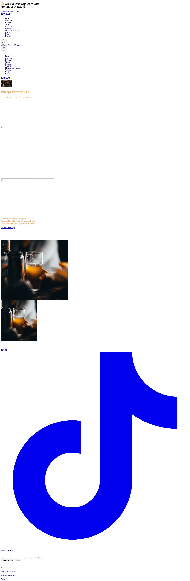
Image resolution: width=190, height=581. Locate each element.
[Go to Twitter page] (9, 14)
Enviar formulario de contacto (11, 560)
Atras (3, 579)
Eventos (8, 36)
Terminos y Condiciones (9, 568)
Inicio (7, 18)
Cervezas (8, 20)
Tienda (7, 24)
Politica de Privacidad (8, 572)
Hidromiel (8, 22)
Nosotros (8, 26)
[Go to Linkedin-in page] (7, 14)
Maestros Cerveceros (12, 30)
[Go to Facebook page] (2, 14)
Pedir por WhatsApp (8, 228)
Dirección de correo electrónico (12, 558)
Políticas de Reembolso (9, 575)
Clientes (8, 32)
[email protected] (7, 550)
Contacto (8, 28)
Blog (7, 34)
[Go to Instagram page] (5, 14)
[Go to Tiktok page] (95, 539)
